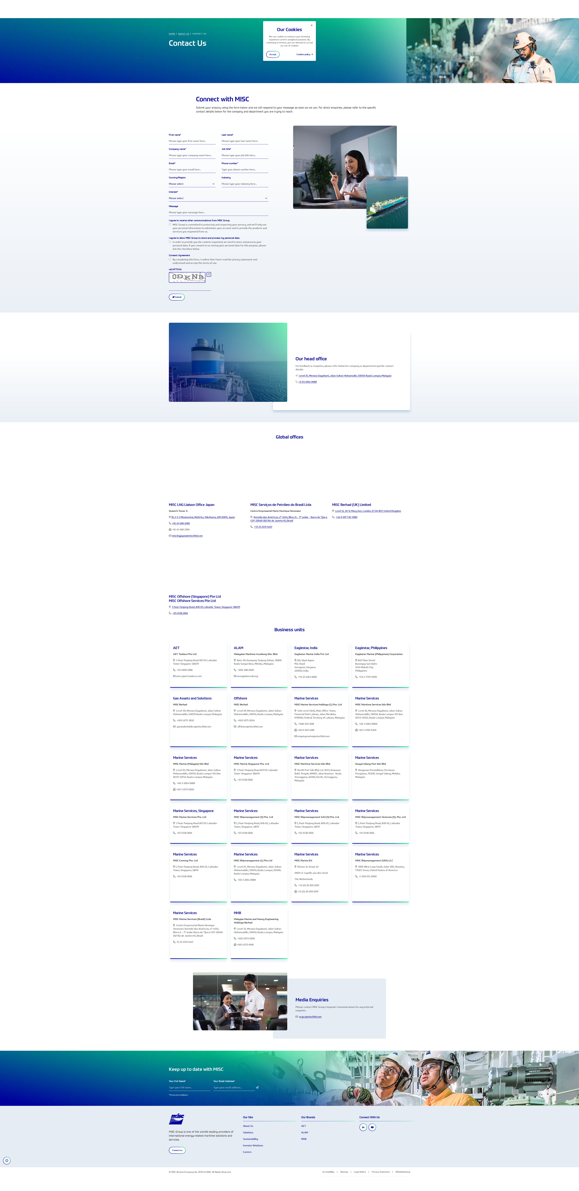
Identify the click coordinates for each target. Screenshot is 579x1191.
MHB (303, 1138)
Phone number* (230, 163)
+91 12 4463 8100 (307, 676)
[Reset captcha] (209, 274)
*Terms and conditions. (178, 1094)
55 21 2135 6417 (185, 941)
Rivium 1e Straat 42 (307, 866)
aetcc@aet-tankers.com (189, 676)
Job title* (226, 149)
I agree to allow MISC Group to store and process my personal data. (204, 237)
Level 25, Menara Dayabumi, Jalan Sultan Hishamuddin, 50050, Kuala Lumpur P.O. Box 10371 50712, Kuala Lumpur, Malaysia (197, 773)
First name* (175, 134)
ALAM (304, 1132)
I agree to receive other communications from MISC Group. (199, 220)
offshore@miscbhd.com (250, 726)
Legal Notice (360, 1171)
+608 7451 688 (306, 723)
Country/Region (177, 177)
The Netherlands (303, 879)
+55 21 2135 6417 (263, 526)
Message (173, 206)
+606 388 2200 (245, 669)
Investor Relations (253, 1145)
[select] (213, 183)
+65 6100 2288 (185, 669)
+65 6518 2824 (180, 613)
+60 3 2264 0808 (368, 723)
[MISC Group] (176, 1118)
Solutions (248, 1132)
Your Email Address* (224, 1081)
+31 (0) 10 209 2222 (308, 885)
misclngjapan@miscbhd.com (187, 535)
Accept (272, 54)
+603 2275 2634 (246, 720)
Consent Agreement (179, 255)
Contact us (177, 1150)
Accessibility (328, 1171)
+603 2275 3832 (185, 720)
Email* (172, 163)
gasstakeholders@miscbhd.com (194, 726)
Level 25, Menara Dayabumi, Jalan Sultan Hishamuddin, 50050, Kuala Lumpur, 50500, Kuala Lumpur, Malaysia (257, 870)
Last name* (227, 134)
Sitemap (344, 1171)
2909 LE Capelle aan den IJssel (311, 872)
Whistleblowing (403, 1171)
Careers (247, 1151)
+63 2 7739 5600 (367, 676)
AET (303, 1125)
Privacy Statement (381, 1171)
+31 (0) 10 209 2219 (307, 891)
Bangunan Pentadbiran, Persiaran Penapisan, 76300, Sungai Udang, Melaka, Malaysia (377, 773)
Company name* (177, 149)
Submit (177, 297)
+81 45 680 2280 (181, 523)
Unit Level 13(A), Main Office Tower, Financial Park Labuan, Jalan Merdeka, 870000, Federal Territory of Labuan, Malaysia (319, 714)
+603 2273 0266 (246, 938)
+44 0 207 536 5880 (346, 517)
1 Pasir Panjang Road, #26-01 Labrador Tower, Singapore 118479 (206, 606)
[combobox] (192, 183)
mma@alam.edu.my (247, 676)
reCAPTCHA (175, 269)
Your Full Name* (177, 1081)
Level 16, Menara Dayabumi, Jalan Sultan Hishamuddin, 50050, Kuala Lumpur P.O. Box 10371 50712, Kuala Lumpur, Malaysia (379, 714)
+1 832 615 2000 (368, 876)
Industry (226, 177)
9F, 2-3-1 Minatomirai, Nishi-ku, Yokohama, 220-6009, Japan (203, 517)
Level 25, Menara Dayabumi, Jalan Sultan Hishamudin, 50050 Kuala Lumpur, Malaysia (345, 375)
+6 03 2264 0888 (308, 381)
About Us (248, 1125)
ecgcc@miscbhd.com (310, 1016)
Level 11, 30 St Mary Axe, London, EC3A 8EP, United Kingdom (368, 510)
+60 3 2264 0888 (186, 783)
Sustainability (250, 1138)
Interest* (173, 191)
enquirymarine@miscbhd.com (313, 736)
